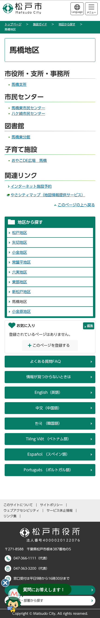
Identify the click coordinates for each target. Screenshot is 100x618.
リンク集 (10, 516)
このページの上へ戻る (76, 205)
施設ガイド (40, 24)
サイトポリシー (51, 505)
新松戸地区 (21, 292)
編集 (90, 325)
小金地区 (19, 252)
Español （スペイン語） (48, 454)
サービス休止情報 (60, 510)
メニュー (91, 12)
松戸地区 (19, 232)
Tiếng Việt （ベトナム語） (48, 439)
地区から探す (67, 24)
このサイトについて (18, 505)
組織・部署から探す (28, 600)
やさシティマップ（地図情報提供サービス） (48, 195)
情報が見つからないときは (48, 377)
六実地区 (19, 272)
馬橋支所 (19, 84)
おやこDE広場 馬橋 (29, 160)
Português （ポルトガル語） (48, 470)
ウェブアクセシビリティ (21, 510)
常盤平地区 (21, 262)
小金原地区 (21, 311)
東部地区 (19, 282)
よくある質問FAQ (45, 361)
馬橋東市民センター (28, 108)
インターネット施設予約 (31, 186)
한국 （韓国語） (48, 423)
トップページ (13, 24)
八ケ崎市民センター (28, 113)
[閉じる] (5, 583)
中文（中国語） (49, 408)
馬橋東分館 (21, 137)
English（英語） (49, 392)
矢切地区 (19, 242)
